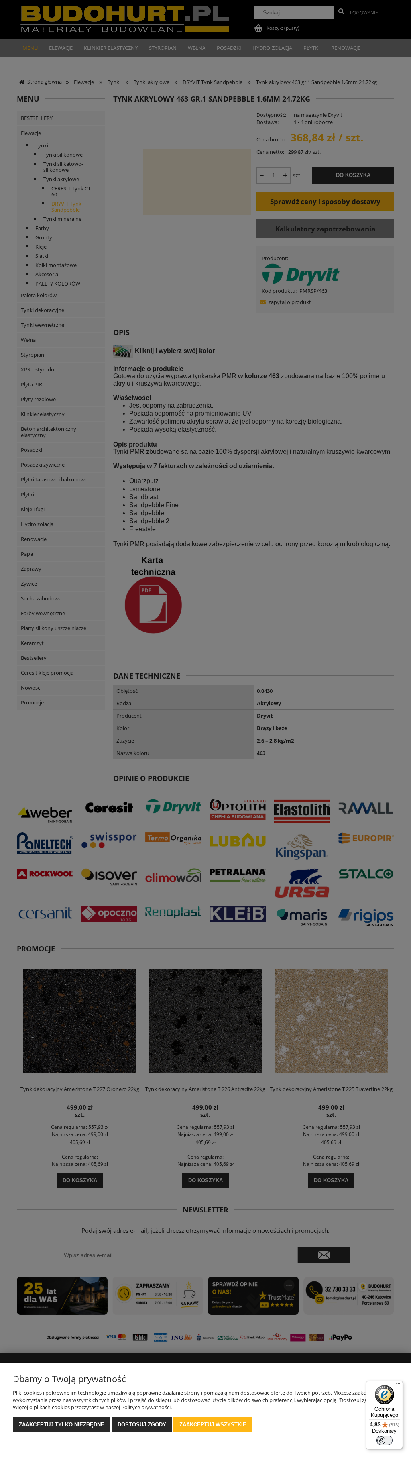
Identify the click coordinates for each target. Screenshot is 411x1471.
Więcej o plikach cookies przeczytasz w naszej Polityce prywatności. (92, 1407)
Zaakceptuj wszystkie (212, 1425)
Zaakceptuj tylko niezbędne (61, 1425)
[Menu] (398, 1385)
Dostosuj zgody (142, 1425)
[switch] (384, 1440)
